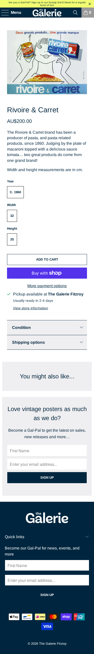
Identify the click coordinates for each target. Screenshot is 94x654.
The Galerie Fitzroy (52, 643)
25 (12, 239)
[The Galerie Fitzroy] (47, 13)
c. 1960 (15, 192)
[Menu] (2, 13)
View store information (30, 308)
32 (12, 216)
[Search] (75, 13)
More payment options (47, 286)
